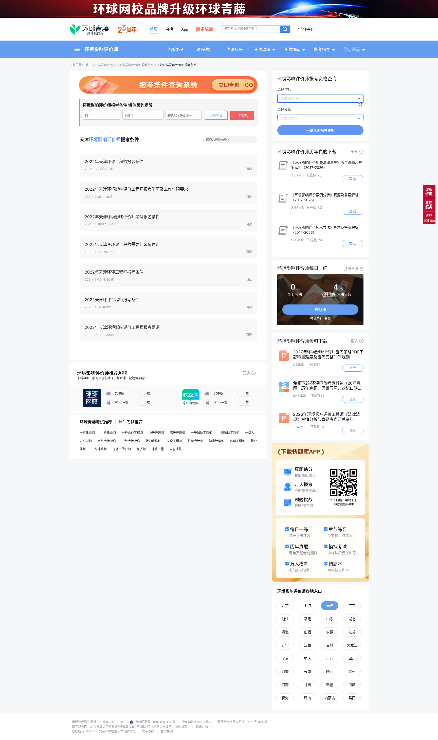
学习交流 (352, 49)
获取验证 (216, 115)
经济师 (141, 449)
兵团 (352, 698)
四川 (352, 658)
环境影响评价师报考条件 (136, 65)
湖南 (307, 698)
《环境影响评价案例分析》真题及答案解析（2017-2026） (324, 197)
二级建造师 (108, 433)
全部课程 (175, 49)
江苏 (352, 632)
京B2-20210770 (113, 722)
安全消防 (176, 449)
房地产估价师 (122, 449)
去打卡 (320, 309)
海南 (285, 684)
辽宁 (285, 645)
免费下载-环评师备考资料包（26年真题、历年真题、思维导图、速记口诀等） (327, 386)
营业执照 (167, 731)
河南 (285, 671)
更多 (246, 373)
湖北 (352, 619)
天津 (329, 605)
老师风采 (235, 49)
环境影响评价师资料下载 (302, 341)
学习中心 (306, 29)
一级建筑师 (99, 449)
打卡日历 (351, 268)
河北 (285, 632)
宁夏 (285, 658)
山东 (329, 619)
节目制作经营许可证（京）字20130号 (242, 722)
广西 (329, 658)
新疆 (329, 684)
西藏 (352, 684)
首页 (154, 29)
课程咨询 (428, 191)
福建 (307, 619)
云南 (307, 671)
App (184, 29)
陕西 (329, 671)
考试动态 (262, 49)
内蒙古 (329, 698)
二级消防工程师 (228, 433)
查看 (352, 178)
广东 (352, 605)
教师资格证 (153, 441)
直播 (169, 29)
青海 (285, 698)
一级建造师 (87, 433)
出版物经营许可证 (84, 722)
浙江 (285, 619)
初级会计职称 (107, 441)
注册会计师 (195, 441)
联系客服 (148, 731)
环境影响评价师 (101, 49)
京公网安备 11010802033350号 (154, 722)
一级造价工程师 (132, 433)
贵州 (352, 671)
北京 (285, 605)
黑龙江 (352, 645)
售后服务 (428, 205)
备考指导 (322, 49)
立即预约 (242, 115)
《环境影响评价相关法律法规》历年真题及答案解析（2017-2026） (326, 165)
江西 (307, 645)
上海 (307, 605)
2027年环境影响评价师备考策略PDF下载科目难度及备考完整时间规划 (328, 354)
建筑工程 (158, 449)
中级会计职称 (131, 441)
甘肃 (307, 684)
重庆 (307, 658)
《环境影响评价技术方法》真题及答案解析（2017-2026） (324, 229)
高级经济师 (177, 433)
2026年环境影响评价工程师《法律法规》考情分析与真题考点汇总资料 (326, 417)
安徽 (329, 632)
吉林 (329, 645)
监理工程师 (237, 441)
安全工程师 (174, 441)
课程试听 (205, 49)
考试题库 (292, 49)
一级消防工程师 (201, 433)
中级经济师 (156, 433)
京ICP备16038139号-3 (196, 722)
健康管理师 (216, 441)
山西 (307, 632)
